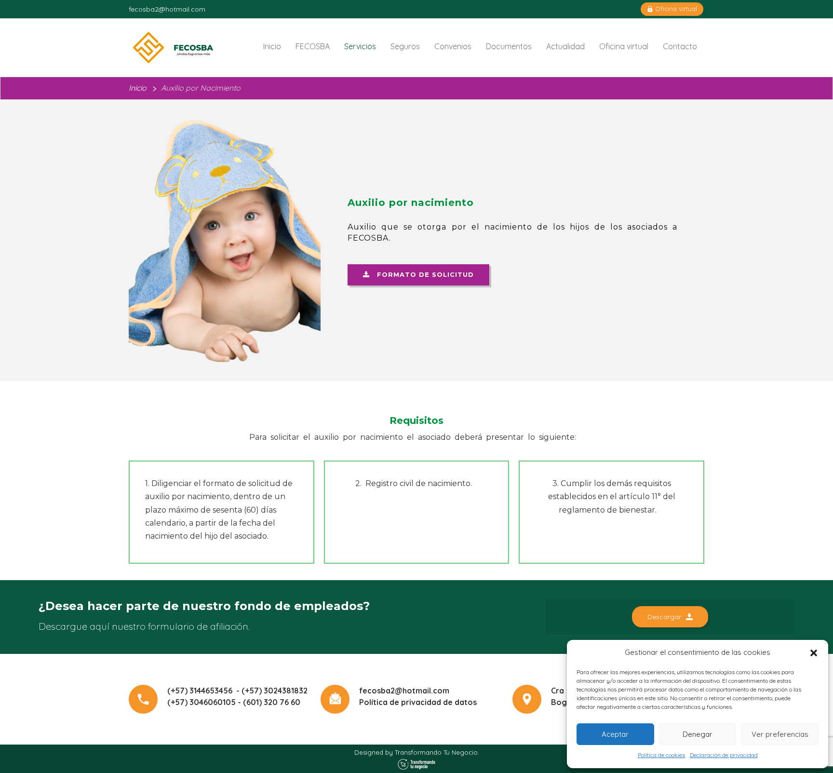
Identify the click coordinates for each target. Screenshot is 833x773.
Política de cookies (661, 755)
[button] (814, 653)
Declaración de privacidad (724, 755)
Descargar (664, 616)
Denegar (697, 734)
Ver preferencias (780, 734)
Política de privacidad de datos (418, 702)
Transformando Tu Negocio (436, 752)
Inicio (138, 88)
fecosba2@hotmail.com (167, 9)
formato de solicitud (422, 274)
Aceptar (615, 734)
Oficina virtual (675, 9)
